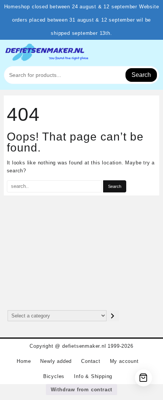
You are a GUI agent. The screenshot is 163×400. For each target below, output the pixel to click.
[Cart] (143, 377)
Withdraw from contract (82, 389)
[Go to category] (113, 315)
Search (141, 75)
